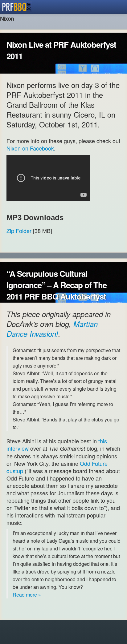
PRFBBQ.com (17, 7)
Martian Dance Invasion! (52, 329)
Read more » (27, 594)
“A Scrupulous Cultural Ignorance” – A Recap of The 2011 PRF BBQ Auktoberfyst (56, 285)
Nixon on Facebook (30, 148)
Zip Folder (18, 231)
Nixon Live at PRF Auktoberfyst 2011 (61, 50)
